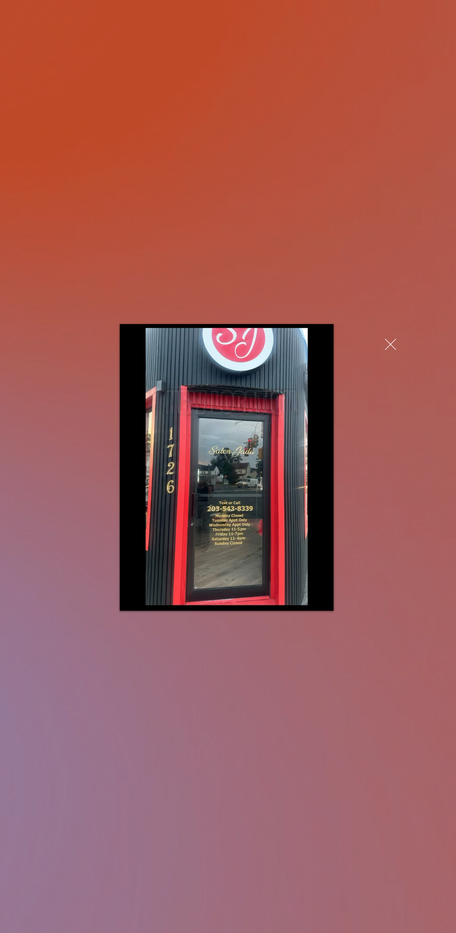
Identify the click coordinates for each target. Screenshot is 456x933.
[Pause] (131, 598)
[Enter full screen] (321, 598)
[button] (390, 344)
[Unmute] (146, 598)
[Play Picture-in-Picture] (306, 598)
